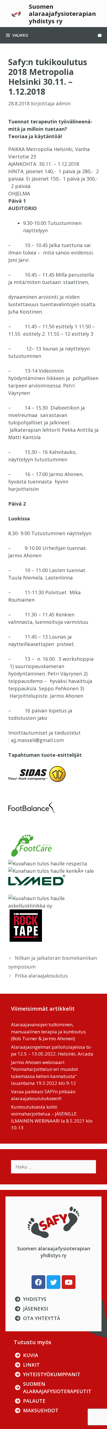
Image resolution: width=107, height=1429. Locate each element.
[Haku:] (53, 1167)
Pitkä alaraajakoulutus (41, 975)
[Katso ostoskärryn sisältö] (99, 35)
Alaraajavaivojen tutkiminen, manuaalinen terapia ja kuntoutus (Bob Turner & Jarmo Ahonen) (48, 1031)
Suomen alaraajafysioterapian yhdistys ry (62, 13)
